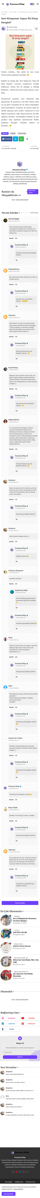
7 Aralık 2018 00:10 (14, 572)
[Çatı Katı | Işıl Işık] (6, 933)
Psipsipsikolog (13, 269)
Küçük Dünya (13, 368)
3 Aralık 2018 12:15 (14, 370)
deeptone (11, 480)
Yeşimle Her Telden (15, 738)
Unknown (11, 315)
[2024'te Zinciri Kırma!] (6, 947)
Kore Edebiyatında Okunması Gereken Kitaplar (24, 919)
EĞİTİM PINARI (13, 219)
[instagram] (13, 1171)
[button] (32, 4)
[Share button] (27, 138)
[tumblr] (27, 1171)
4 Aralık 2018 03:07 (14, 482)
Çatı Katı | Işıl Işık (20, 932)
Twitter (15, 138)
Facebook (8, 139)
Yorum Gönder (20, 903)
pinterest (31, 1024)
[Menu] (3, 4)
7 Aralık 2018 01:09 (20, 592)
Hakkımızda (19, 1182)
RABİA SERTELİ (13, 420)
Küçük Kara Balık (21, 590)
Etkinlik (13, 133)
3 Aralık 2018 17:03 (20, 458)
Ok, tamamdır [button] (8, 1194)
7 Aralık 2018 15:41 (20, 716)
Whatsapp (21, 138)
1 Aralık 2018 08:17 (20, 345)
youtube (32, 1018)
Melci (10, 638)
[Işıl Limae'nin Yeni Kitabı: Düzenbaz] (6, 975)
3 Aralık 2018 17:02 (20, 397)
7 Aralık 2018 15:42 (20, 764)
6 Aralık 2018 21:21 (14, 530)
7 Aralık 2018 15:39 (20, 550)
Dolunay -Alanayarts (15, 571)
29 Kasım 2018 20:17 (20, 293)
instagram (11, 1018)
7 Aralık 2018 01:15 (14, 640)
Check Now (17, 1189)
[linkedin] (20, 1171)
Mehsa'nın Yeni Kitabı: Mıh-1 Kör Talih (26, 961)
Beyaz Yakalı (13, 808)
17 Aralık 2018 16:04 (20, 878)
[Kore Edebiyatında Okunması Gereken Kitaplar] (6, 920)
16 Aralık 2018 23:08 (14, 852)
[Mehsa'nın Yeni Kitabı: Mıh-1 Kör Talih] (6, 961)
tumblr (11, 1029)
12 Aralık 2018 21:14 (14, 810)
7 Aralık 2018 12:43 (14, 740)
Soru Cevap (12, 12)
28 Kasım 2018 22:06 (14, 221)
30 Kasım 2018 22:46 (14, 317)
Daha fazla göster (32, 192)
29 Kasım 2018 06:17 (20, 247)
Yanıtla (11, 238)
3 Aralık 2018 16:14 (14, 422)
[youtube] (16, 1171)
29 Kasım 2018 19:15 (14, 271)
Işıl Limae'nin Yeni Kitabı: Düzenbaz (23, 975)
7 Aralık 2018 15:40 (20, 666)
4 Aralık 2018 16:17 (20, 508)
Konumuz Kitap (19, 169)
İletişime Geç (30, 1182)
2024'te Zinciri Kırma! (22, 946)
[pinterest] (23, 1171)
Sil (16, 238)
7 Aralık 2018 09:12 (14, 688)
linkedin (11, 1024)
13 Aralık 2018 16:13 (20, 829)
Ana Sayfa (4, 12)
